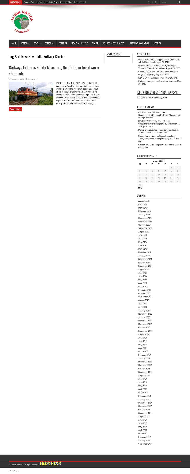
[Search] (179, 2)
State (36, 43)
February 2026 (144, 211)
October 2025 (144, 225)
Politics (63, 43)
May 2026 (142, 204)
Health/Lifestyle (79, 43)
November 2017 (145, 406)
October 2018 (144, 369)
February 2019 (144, 355)
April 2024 (142, 283)
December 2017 (145, 403)
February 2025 (144, 252)
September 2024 (145, 266)
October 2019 (144, 327)
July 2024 (142, 273)
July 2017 (142, 420)
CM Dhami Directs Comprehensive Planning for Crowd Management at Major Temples (159, 115)
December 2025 (145, 218)
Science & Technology (114, 43)
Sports (157, 43)
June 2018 (142, 382)
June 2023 (142, 307)
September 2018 (145, 372)
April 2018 (142, 389)
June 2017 (142, 423)
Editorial (49, 43)
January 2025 (144, 256)
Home (13, 43)
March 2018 (143, 392)
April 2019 (142, 348)
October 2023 (144, 293)
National (25, 43)
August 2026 (143, 201)
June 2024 (142, 276)
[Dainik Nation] (22, 30)
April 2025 (142, 245)
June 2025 (142, 239)
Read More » (15, 109)
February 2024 (144, 290)
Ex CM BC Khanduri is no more (151, 78)
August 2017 (143, 416)
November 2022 (145, 314)
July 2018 (142, 379)
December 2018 (145, 362)
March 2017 (143, 434)
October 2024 (144, 262)
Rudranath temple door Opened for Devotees (157, 81)
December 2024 (145, 259)
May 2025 (142, 242)
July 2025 (142, 235)
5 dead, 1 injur (29, 2)
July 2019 (142, 338)
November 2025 (145, 221)
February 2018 (144, 396)
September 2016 (145, 444)
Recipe (95, 43)
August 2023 (143, 300)
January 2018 (144, 399)
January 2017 (144, 440)
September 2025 (145, 228)
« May (139, 188)
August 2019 (143, 334)
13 (159, 174)
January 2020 (144, 317)
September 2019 (145, 331)
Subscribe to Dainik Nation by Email (152, 98)
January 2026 (144, 215)
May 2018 (142, 386)
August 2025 (143, 232)
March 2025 (143, 249)
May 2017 (142, 427)
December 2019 (145, 321)
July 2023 (142, 304)
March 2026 (143, 208)
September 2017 (145, 413)
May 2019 (142, 345)
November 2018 (145, 365)
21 (165, 178)
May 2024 (142, 280)
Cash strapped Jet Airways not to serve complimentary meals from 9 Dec (159, 138)
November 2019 (145, 324)
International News (139, 43)
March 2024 (143, 286)
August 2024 (143, 269)
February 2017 (144, 437)
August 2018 (143, 375)
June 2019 (142, 341)
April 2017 (142, 430)
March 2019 (143, 351)
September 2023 (145, 297)
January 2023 (144, 310)
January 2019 (144, 358)
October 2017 (144, 410)
